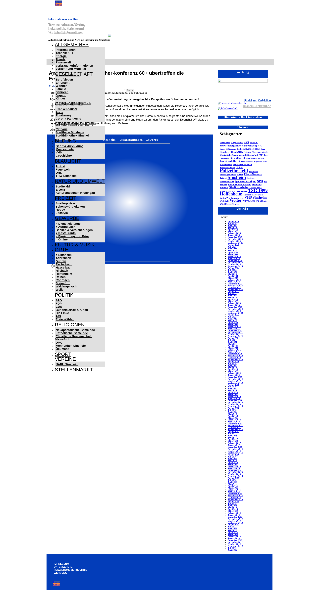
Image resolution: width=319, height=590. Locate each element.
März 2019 (233, 394)
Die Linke (62, 313)
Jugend (61, 95)
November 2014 (235, 495)
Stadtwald (63, 186)
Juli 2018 (232, 410)
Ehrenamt (62, 82)
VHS (59, 152)
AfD (58, 316)
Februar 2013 (234, 536)
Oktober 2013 (234, 521)
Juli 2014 (232, 503)
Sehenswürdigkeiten (70, 206)
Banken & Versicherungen (74, 230)
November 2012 (235, 542)
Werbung (60, 572)
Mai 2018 (232, 414)
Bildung (65, 140)
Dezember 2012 (235, 540)
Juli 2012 (232, 548)
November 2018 (235, 402)
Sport (63, 354)
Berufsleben (64, 79)
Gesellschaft (74, 74)
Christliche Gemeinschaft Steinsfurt (73, 338)
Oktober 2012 (234, 544)
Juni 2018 (232, 412)
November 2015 (235, 472)
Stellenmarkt (74, 369)
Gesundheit (70, 103)
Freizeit (65, 198)
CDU (59, 306)
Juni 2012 (232, 550)
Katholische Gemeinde (72, 333)
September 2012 (235, 546)
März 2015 (233, 488)
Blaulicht (68, 161)
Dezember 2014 (235, 493)
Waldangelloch (66, 286)
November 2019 (235, 379)
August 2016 (233, 455)
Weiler (60, 289)
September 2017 (235, 429)
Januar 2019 (234, 398)
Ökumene (62, 349)
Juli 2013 (232, 526)
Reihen (61, 277)
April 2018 (233, 416)
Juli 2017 (232, 433)
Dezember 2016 (235, 447)
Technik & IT (64, 53)
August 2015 (233, 478)
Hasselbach (64, 267)
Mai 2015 (232, 484)
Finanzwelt (63, 62)
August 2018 (233, 408)
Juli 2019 (232, 386)
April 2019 (233, 392)
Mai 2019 (232, 390)
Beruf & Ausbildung (70, 146)
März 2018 (233, 418)
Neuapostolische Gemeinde (75, 330)
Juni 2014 (232, 505)
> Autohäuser (65, 226)
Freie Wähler (65, 319)
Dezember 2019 (235, 377)
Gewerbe (67, 218)
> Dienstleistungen (69, 223)
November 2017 (235, 425)
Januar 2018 (234, 421)
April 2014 (233, 509)
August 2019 (233, 385)
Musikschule (65, 149)
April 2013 (233, 532)
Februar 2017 (234, 443)
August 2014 (233, 501)
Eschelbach (64, 264)
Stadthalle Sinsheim (70, 132)
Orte (61, 249)
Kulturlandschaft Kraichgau (75, 192)
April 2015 (233, 486)
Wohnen (61, 86)
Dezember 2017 (235, 423)
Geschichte (64, 155)
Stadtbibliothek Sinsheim (73, 135)
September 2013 (235, 523)
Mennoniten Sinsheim (71, 345)
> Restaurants (66, 233)
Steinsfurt (63, 283)
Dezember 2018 (235, 400)
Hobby (60, 209)
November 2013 (235, 519)
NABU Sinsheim (67, 364)
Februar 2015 (234, 490)
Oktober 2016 (234, 451)
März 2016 (233, 464)
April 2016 (233, 462)
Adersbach (63, 258)
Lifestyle (62, 213)
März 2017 (233, 441)
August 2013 (233, 524)
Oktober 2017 (234, 427)
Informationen (66, 49)
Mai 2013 (232, 530)
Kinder (60, 98)
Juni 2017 (232, 435)
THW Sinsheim (66, 176)
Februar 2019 (234, 396)
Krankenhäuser (66, 109)
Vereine (65, 359)
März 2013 (233, 534)
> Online (62, 239)
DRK (59, 172)
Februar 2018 (234, 419)
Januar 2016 (234, 468)
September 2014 (235, 499)
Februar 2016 (234, 466)
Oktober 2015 (234, 474)
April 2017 (233, 439)
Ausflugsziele (65, 203)
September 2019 (235, 383)
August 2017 (233, 431)
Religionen (70, 324)
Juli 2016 (232, 456)
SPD (59, 300)
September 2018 (235, 406)
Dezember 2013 (235, 517)
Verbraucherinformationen (74, 65)
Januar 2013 (234, 538)
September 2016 (235, 453)
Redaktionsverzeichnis (70, 569)
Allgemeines (72, 44)
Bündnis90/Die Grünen (72, 310)
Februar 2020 (234, 373)
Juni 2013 (232, 528)
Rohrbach (63, 280)
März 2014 (233, 511)
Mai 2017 (232, 437)
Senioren (62, 92)
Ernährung (63, 115)
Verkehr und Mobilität (71, 68)
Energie (61, 56)
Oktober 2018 (234, 404)
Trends (60, 59)
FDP (59, 303)
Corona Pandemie (68, 118)
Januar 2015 (234, 491)
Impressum (61, 563)
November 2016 (235, 449)
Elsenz (60, 189)
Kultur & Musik (75, 244)
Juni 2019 (232, 388)
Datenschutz (63, 566)
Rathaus (61, 129)
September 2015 (235, 476)
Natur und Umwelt (80, 181)
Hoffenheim (64, 273)
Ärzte (59, 112)
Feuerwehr (63, 169)
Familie (61, 89)
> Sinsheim (64, 255)
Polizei (60, 166)
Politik (64, 295)
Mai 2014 (232, 507)
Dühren (61, 261)
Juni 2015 (232, 482)
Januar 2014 (234, 515)
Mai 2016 (232, 460)
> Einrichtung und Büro (72, 236)
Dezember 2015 (235, 470)
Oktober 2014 (234, 497)
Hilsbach (62, 270)
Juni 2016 (232, 458)
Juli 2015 (232, 480)
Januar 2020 (234, 375)
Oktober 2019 (234, 381)
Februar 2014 (234, 513)
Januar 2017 (234, 445)
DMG (59, 342)
